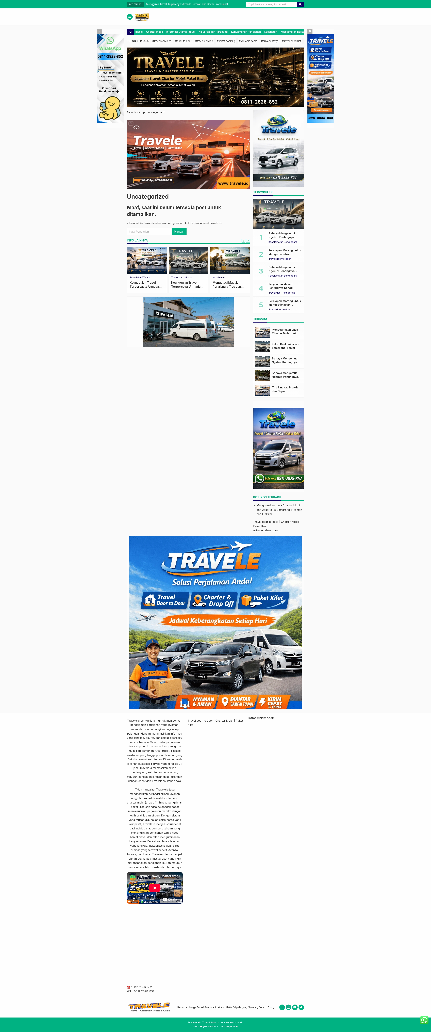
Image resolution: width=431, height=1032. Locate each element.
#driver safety (269, 41)
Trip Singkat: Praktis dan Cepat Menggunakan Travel (286, 391)
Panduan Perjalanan (141, 277)
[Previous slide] (243, 241)
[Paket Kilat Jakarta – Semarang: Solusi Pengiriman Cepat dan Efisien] (262, 346)
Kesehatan (270, 31)
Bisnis (139, 31)
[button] (300, 4)
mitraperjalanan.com (266, 530)
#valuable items (248, 41)
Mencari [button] (179, 231)
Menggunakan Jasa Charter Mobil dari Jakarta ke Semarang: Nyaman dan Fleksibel (279, 510)
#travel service (204, 41)
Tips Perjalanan (180, 277)
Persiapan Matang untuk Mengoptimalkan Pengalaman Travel (285, 254)
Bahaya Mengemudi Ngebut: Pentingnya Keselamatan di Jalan (283, 270)
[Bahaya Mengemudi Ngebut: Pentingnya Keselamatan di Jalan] (262, 375)
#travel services (161, 41)
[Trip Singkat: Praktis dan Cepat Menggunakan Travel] (262, 390)
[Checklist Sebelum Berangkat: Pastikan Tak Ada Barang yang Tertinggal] (188, 260)
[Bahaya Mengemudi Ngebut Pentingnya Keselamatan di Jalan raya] (278, 214)
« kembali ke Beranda (141, 223)
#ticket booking (226, 41)
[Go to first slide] (248, 241)
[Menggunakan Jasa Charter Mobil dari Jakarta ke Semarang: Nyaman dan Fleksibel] (262, 332)
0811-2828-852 (142, 987)
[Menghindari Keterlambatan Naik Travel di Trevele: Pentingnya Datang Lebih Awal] (147, 260)
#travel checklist (291, 41)
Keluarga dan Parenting (213, 31)
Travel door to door (224, 277)
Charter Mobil (154, 31)
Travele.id (133, 720)
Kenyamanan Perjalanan (246, 31)
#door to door (183, 41)
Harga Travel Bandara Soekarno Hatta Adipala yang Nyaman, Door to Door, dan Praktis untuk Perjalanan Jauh (251, 1007)
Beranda (182, 1007)
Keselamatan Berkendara (296, 31)
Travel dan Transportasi (282, 293)
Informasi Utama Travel (180, 31)
